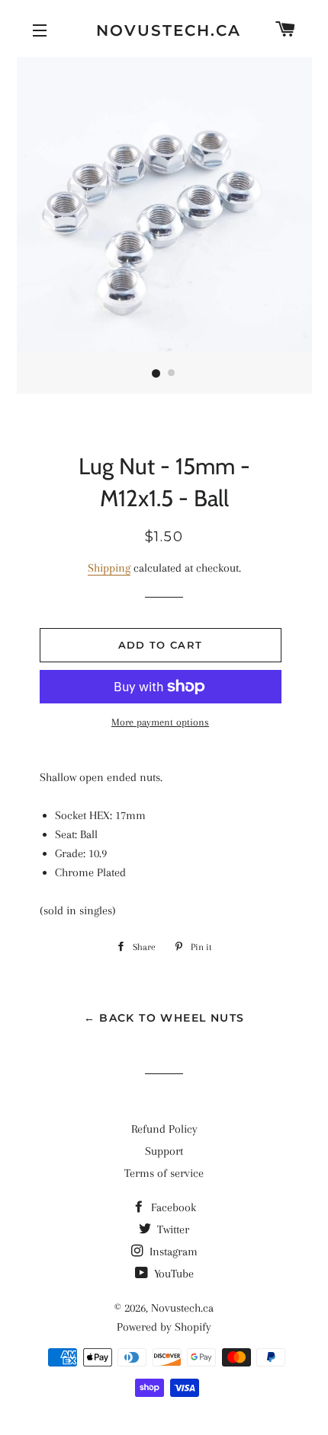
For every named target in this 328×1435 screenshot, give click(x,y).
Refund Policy (164, 1129)
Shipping (109, 568)
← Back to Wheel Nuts (164, 1018)
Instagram (172, 1251)
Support (164, 1151)
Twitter (171, 1229)
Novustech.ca (164, 30)
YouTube (172, 1273)
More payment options (160, 722)
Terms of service (164, 1173)
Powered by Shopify (164, 1327)
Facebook (172, 1207)
